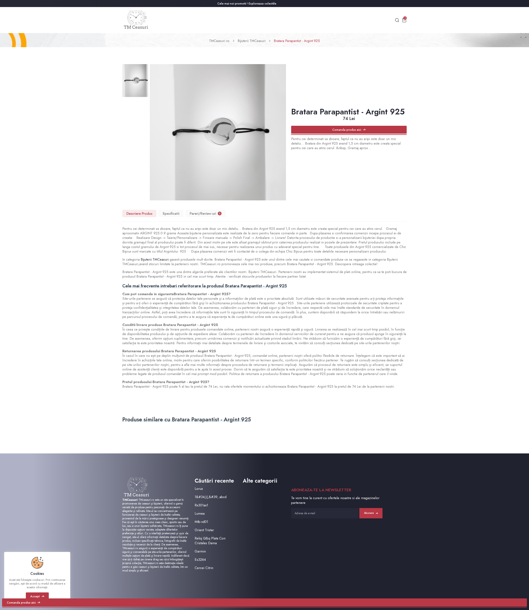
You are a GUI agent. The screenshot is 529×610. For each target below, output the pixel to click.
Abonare (369, 513)
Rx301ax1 (201, 505)
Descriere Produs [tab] (139, 213)
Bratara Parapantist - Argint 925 (297, 40)
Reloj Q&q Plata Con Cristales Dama (210, 540)
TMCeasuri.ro (219, 40)
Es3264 (200, 559)
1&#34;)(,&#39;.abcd (210, 497)
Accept (35, 596)
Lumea (200, 513)
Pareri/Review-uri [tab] (205, 213)
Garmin (200, 551)
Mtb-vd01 (201, 521)
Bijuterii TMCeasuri (252, 40)
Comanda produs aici (346, 130)
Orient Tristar (204, 530)
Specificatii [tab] (171, 213)
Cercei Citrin (204, 568)
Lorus (199, 488)
